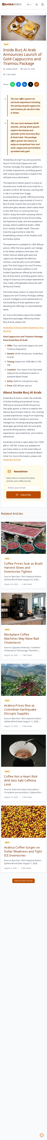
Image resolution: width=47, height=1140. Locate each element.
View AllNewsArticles (23, 881)
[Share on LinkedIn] (24, 84)
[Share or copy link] (36, 84)
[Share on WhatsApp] (12, 84)
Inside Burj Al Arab (12, 459)
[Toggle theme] (36, 4)
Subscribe (26, 494)
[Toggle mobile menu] (42, 4)
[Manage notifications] (42, 1135)
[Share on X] (30, 84)
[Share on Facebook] (18, 84)
